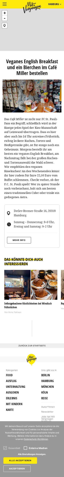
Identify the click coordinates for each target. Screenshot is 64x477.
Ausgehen (12, 392)
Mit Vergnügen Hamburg (32, 7)
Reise (44, 398)
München (47, 387)
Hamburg (47, 381)
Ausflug (11, 381)
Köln (44, 392)
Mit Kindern (14, 404)
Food (9, 375)
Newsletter (47, 411)
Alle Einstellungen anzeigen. (32, 454)
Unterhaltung (15, 387)
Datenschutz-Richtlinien (36, 439)
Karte (10, 410)
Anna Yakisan (14, 312)
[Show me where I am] (4, 25)
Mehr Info (19, 240)
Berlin (45, 375)
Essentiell (14, 448)
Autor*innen (48, 406)
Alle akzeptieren (20, 460)
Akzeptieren (17, 468)
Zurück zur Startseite (31, 345)
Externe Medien (38, 448)
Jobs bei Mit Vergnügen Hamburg (48, 418)
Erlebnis (11, 398)
